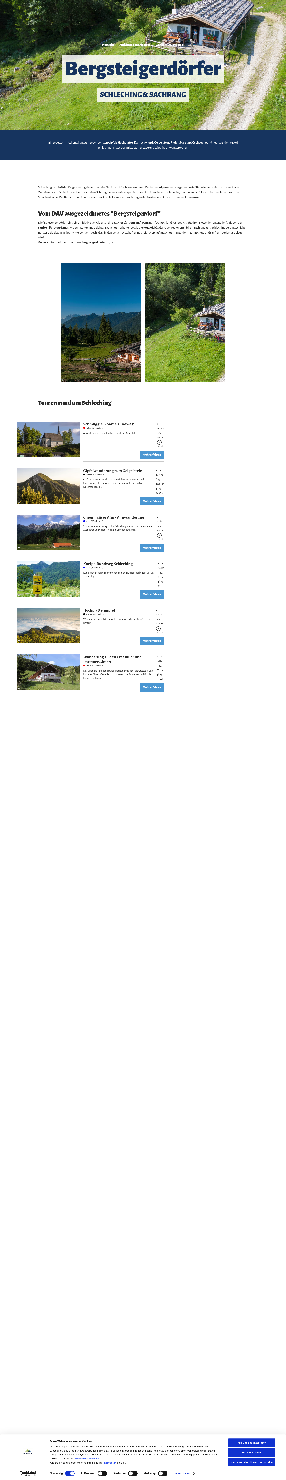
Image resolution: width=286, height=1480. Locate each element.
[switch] (102, 1473)
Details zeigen (182, 1473)
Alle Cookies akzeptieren (252, 1442)
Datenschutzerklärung (87, 1458)
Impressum (109, 1462)
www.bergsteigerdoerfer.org (94, 242)
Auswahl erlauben (251, 1452)
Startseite (108, 44)
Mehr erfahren (91, 442)
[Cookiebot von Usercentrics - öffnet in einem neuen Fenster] (28, 1473)
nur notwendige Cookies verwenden (252, 1462)
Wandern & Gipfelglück (170, 44)
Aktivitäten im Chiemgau (135, 44)
